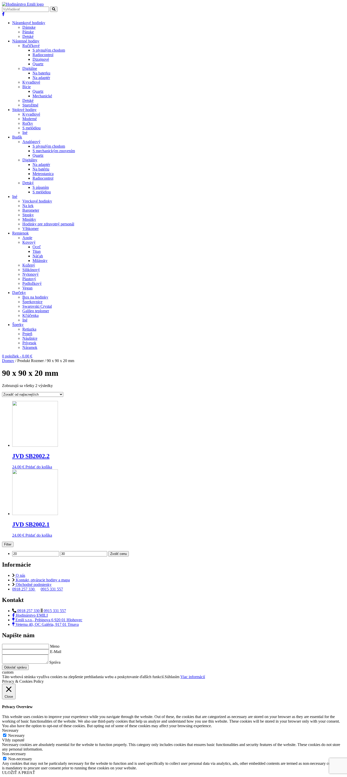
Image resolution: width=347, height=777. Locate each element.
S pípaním (41, 187)
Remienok (20, 233)
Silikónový (31, 270)
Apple (27, 238)
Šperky (18, 324)
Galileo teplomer (35, 311)
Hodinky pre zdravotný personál (48, 224)
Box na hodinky (35, 297)
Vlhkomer (30, 228)
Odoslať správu (15, 667)
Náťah (38, 256)
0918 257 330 (24, 589)
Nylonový (30, 274)
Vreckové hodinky (37, 201)
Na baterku (41, 73)
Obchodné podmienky (33, 584)
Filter (7, 544)
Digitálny (29, 160)
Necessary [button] (10, 730)
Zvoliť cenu (118, 554)
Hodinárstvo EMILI (31, 615)
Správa (54, 662)
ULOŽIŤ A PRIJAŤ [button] (18, 772)
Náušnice (29, 338)
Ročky (27, 123)
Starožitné (30, 105)
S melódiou (31, 128)
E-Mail (55, 651)
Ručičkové (31, 45)
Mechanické (42, 96)
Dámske (29, 27)
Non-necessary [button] (14, 754)
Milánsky (40, 260)
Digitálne (29, 68)
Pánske (28, 32)
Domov (8, 361)
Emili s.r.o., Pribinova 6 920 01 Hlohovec (48, 620)
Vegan (27, 288)
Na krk (28, 206)
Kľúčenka (30, 315)
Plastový (29, 279)
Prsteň (27, 334)
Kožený (28, 265)
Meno (54, 646)
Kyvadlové (31, 82)
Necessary (16, 735)
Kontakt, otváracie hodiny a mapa (42, 580)
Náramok (29, 347)
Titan (37, 251)
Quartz (38, 64)
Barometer (30, 210)
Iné (24, 132)
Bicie (26, 87)
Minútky (29, 219)
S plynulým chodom (49, 50)
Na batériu (41, 169)
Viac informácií (192, 677)
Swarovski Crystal (37, 306)
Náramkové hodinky (28, 23)
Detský (28, 183)
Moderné (29, 119)
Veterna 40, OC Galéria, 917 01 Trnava (46, 624)
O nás (20, 575)
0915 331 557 (52, 589)
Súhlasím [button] (172, 677)
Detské (28, 36)
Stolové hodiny (24, 109)
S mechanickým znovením (54, 151)
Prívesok (29, 343)
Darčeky (19, 292)
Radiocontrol (43, 55)
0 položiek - (17, 356)
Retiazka (29, 329)
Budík (17, 137)
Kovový (29, 242)
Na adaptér (41, 77)
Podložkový (32, 283)
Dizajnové (41, 59)
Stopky (28, 215)
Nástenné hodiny (25, 41)
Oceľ (37, 247)
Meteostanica (43, 174)
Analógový (31, 141)
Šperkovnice (32, 302)
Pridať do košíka (38, 467)
